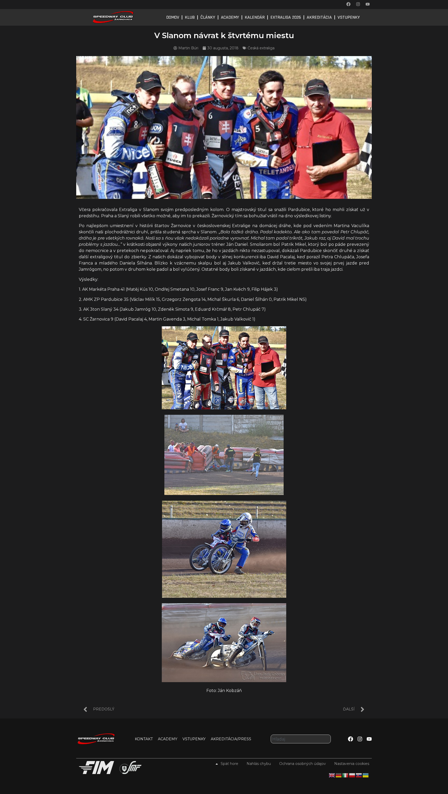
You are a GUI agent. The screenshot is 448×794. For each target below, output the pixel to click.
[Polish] (352, 774)
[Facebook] (348, 4)
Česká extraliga (261, 48)
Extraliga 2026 (285, 17)
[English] (332, 774)
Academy (230, 17)
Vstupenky (349, 17)
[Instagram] (358, 4)
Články (207, 17)
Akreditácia (319, 17)
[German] (338, 774)
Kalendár (255, 17)
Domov (172, 17)
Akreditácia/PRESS (231, 739)
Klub (190, 17)
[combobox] (301, 739)
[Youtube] (367, 4)
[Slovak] (359, 774)
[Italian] (345, 774)
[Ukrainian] (365, 774)
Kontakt (144, 739)
